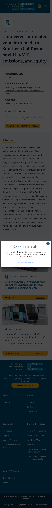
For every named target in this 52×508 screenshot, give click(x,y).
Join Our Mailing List (26, 262)
